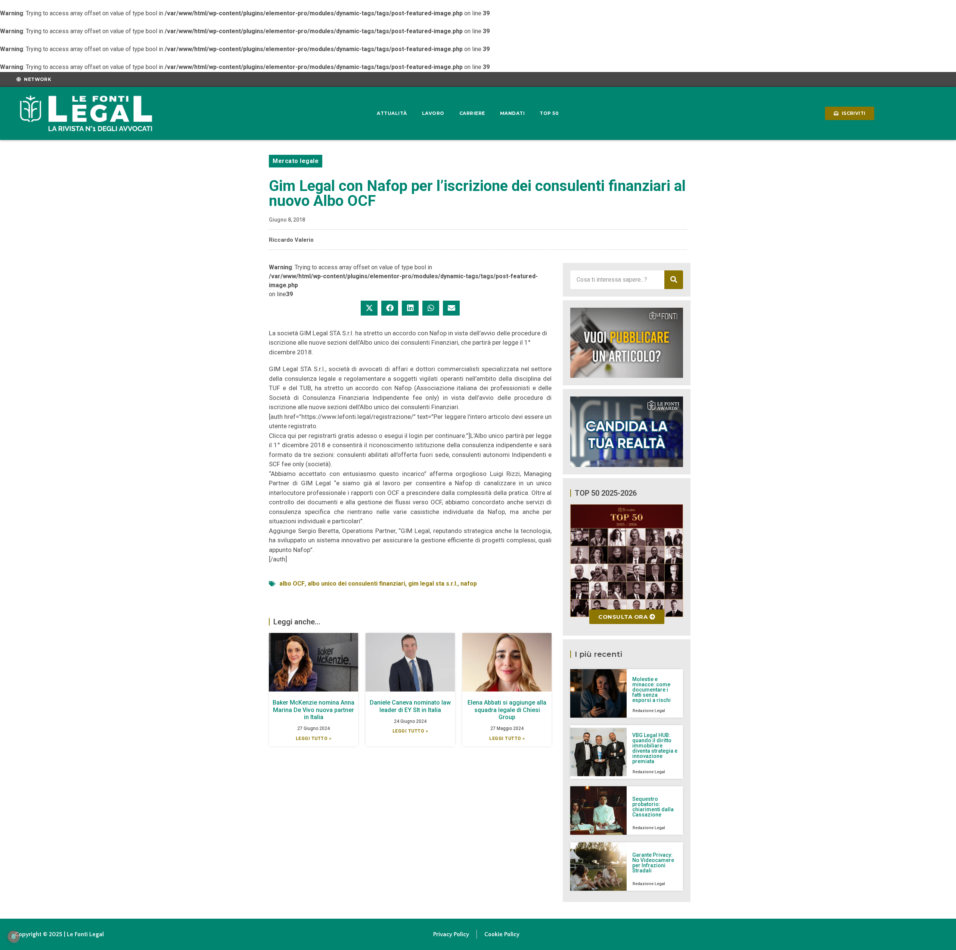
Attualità (392, 113)
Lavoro (433, 113)
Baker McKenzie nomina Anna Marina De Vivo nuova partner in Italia (313, 709)
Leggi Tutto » (314, 738)
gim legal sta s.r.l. (432, 583)
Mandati (512, 113)
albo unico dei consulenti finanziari (356, 583)
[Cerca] (673, 279)
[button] (369, 308)
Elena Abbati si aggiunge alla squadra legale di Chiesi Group (507, 709)
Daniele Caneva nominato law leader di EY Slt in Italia (410, 706)
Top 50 (549, 113)
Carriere (472, 113)
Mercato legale (296, 160)
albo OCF (292, 583)
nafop (468, 583)
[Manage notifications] (13, 937)
